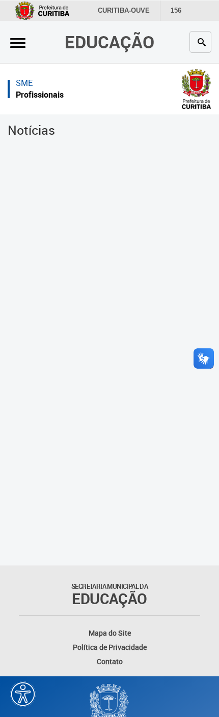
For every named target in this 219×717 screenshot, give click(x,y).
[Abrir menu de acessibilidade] (23, 694)
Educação (109, 41)
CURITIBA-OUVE (124, 10)
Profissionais (40, 94)
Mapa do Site (110, 633)
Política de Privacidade (110, 647)
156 (176, 10)
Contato (110, 661)
